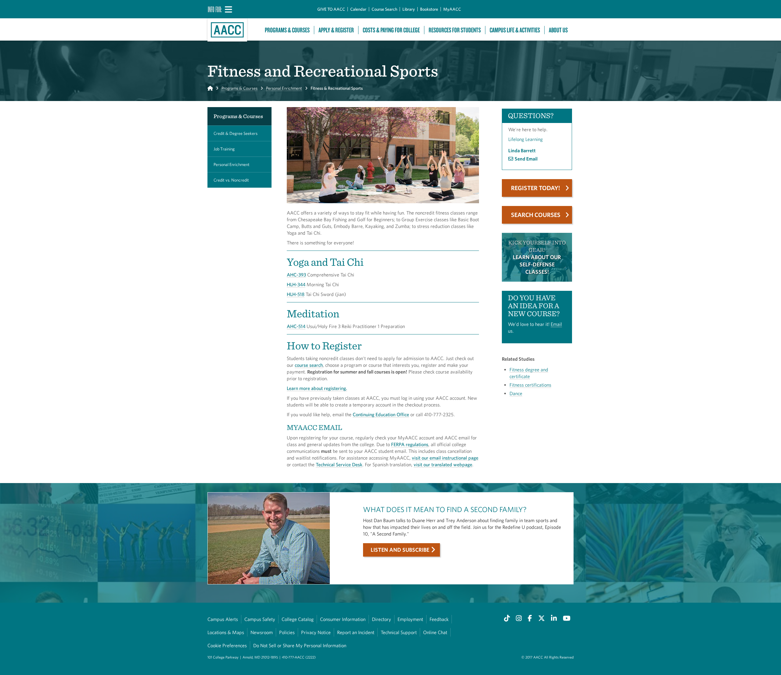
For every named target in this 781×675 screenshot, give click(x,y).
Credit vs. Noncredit (231, 180)
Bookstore (429, 9)
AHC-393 (296, 274)
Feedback (439, 619)
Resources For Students (455, 30)
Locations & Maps (225, 632)
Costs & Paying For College (391, 30)
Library (408, 9)
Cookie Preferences (227, 645)
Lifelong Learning (525, 139)
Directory (381, 619)
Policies (287, 632)
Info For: (215, 9)
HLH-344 (296, 284)
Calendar (358, 9)
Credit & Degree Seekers (235, 133)
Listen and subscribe (400, 550)
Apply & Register (336, 30)
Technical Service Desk (339, 464)
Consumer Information (342, 619)
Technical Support (399, 632)
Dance (515, 393)
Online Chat (435, 632)
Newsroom (261, 632)
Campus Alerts (222, 619)
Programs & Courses (287, 30)
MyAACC (452, 9)
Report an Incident (355, 632)
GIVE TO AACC (331, 9)
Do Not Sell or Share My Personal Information (299, 645)
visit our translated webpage (443, 464)
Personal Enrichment (284, 88)
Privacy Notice (316, 632)
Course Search (384, 9)
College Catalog (298, 619)
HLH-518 (295, 294)
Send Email (526, 158)
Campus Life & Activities (515, 30)
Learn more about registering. (317, 388)
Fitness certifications (530, 385)
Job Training (224, 148)
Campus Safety (259, 619)
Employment (410, 619)
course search (309, 365)
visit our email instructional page (445, 457)
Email (556, 324)
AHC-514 (296, 326)
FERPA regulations (409, 444)
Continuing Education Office (381, 414)
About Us (558, 30)
